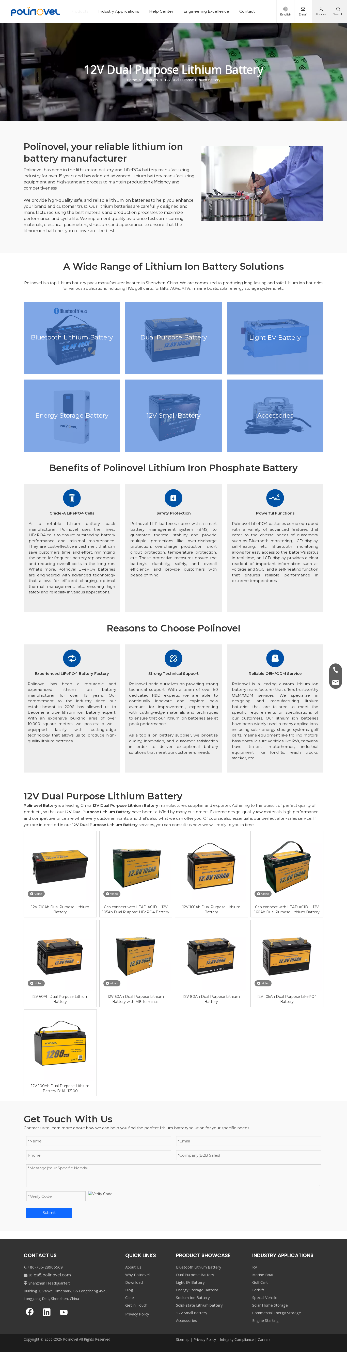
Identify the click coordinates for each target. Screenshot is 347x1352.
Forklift (258, 1289)
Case (129, 1297)
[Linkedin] (47, 1313)
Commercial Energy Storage (276, 1312)
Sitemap (183, 1339)
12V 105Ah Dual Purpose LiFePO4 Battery (287, 999)
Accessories (186, 1320)
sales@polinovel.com (49, 1275)
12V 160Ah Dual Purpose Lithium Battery (211, 909)
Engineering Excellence (206, 11)
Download (134, 1282)
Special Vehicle (264, 1297)
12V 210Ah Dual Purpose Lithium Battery (60, 909)
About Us (133, 1267)
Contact (247, 11)
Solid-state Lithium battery (199, 1305)
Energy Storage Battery (197, 1289)
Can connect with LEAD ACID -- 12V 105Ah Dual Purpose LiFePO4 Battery (135, 909)
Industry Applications (118, 11)
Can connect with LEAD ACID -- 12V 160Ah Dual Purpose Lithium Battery (287, 909)
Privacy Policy (137, 1313)
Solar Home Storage (270, 1305)
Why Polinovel (137, 1274)
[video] (60, 866)
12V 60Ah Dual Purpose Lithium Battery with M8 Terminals (135, 999)
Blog (129, 1289)
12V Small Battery (191, 1312)
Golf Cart (260, 1282)
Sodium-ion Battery (193, 1297)
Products (79, 11)
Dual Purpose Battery (195, 1274)
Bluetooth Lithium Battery (198, 1267)
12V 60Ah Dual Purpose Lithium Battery (60, 999)
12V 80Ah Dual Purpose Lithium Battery (211, 999)
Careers (264, 1339)
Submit (49, 1212)
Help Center (161, 11)
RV (254, 1267)
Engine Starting (265, 1320)
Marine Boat (263, 1274)
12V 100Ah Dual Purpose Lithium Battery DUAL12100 (60, 1088)
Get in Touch (136, 1305)
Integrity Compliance (237, 1339)
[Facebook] (30, 1313)
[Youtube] (64, 1313)
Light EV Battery (190, 1282)
